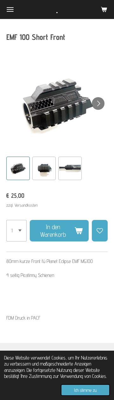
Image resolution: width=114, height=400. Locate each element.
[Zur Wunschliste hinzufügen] (100, 230)
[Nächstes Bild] (98, 103)
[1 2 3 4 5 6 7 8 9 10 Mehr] (16, 230)
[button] (18, 168)
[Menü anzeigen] (10, 9)
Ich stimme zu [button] (85, 390)
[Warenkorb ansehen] (104, 9)
